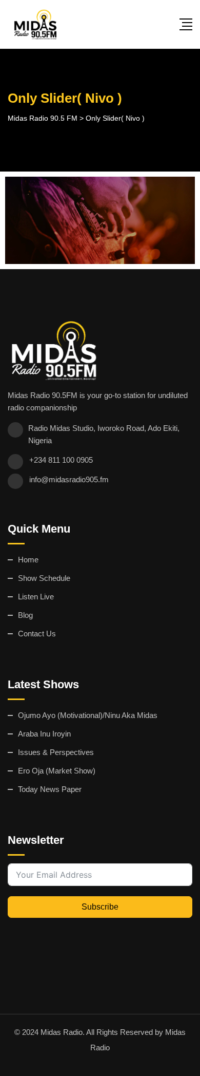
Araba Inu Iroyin (44, 733)
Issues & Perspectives (56, 752)
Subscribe (100, 906)
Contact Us (37, 633)
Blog (25, 615)
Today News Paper (50, 789)
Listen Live (36, 596)
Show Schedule (44, 578)
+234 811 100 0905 (61, 460)
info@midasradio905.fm (69, 479)
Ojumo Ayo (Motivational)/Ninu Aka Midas (87, 715)
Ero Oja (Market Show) (56, 770)
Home (28, 559)
